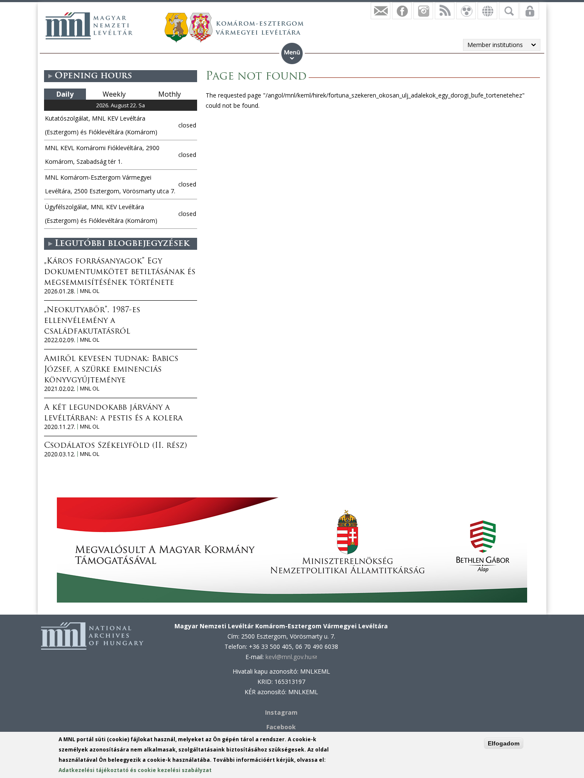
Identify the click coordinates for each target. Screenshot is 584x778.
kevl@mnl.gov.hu (291, 657)
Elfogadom (503, 743)
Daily (65, 94)
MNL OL (89, 291)
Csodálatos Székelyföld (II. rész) (115, 446)
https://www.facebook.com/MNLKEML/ (402, 10)
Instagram (423, 10)
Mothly (169, 94)
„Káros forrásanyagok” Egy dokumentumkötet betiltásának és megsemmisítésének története (119, 272)
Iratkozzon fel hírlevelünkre (380, 10)
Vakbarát (466, 10)
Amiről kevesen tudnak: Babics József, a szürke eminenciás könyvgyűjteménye (111, 370)
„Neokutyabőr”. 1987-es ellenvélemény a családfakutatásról (92, 321)
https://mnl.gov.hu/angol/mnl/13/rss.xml (444, 10)
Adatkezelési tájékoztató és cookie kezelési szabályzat (135, 770)
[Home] (89, 26)
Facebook (281, 727)
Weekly (114, 94)
